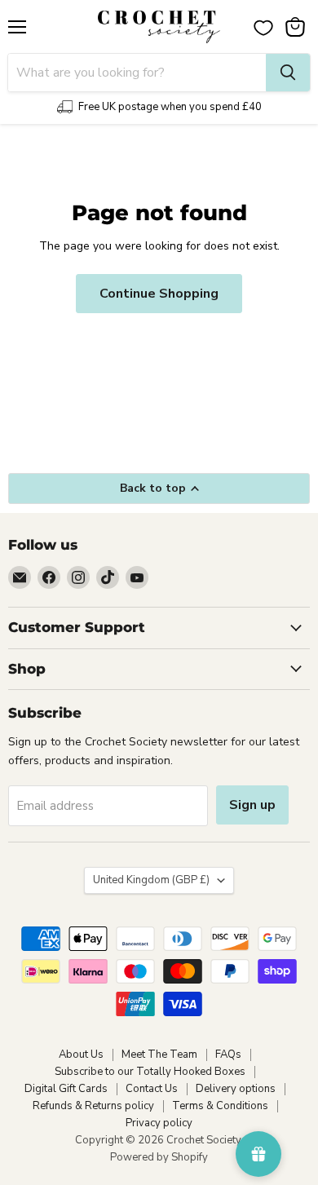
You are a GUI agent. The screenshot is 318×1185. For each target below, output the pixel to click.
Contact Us (152, 1088)
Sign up (252, 805)
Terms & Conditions (220, 1106)
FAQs (228, 1054)
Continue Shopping (159, 294)
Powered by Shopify (159, 1157)
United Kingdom (151, 880)
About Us (81, 1054)
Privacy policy (159, 1123)
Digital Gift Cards (66, 1088)
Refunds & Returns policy (93, 1106)
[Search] (288, 72)
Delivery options (236, 1088)
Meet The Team (159, 1054)
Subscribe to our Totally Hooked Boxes (150, 1071)
